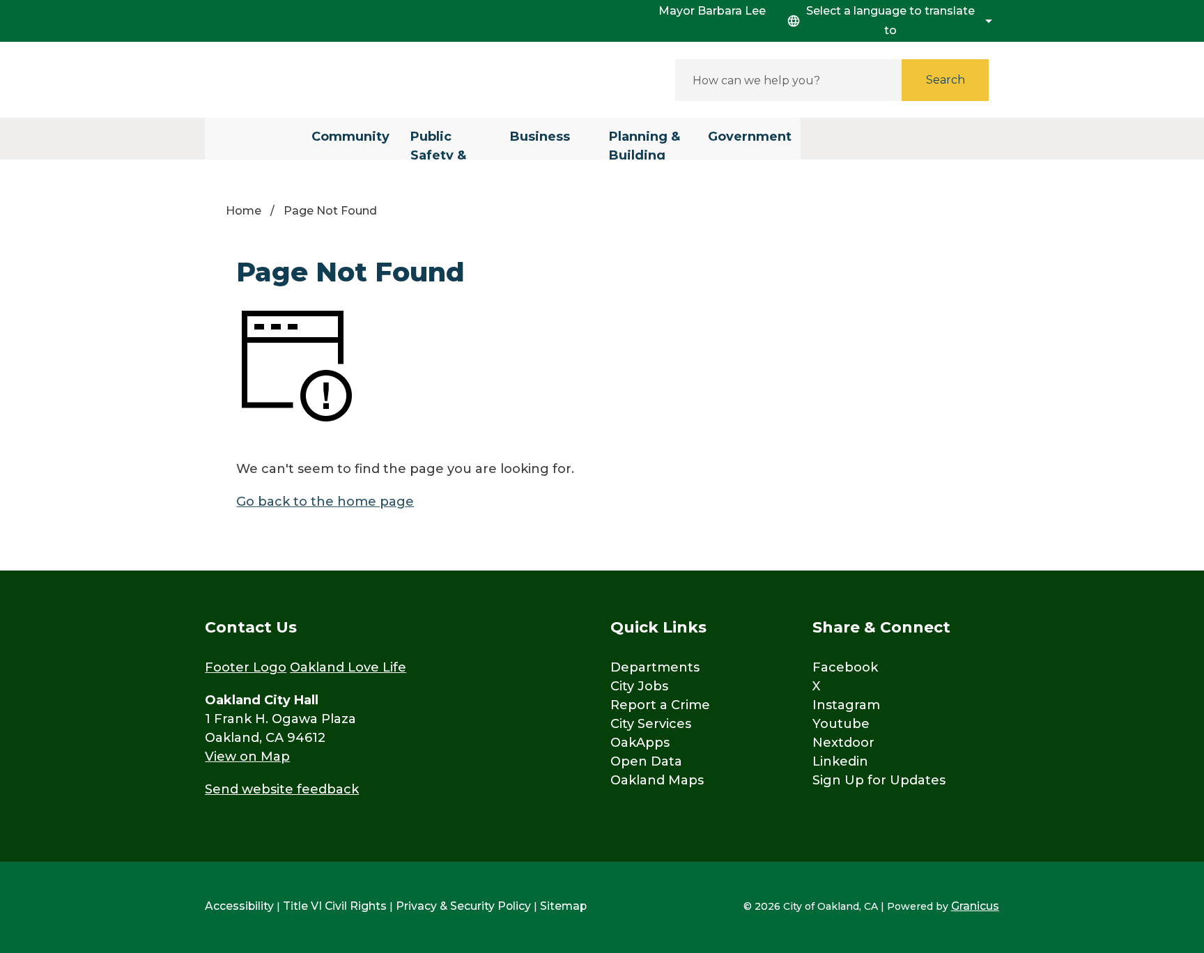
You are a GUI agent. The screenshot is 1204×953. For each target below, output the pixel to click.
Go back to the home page (325, 501)
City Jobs (639, 686)
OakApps (640, 742)
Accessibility (239, 906)
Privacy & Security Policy (463, 906)
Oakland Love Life (348, 667)
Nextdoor (843, 742)
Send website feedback (282, 789)
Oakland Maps (657, 780)
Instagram (846, 705)
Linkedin (840, 761)
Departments (655, 667)
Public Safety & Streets (438, 144)
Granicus (975, 906)
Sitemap (563, 906)
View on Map (247, 756)
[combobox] (887, 21)
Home (243, 210)
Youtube (841, 723)
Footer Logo (245, 667)
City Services (650, 723)
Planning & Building (644, 144)
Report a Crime (660, 705)
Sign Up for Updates (879, 780)
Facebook (845, 667)
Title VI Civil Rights (335, 906)
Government (750, 136)
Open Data (646, 761)
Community (350, 136)
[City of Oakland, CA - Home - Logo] (330, 80)
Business (540, 136)
